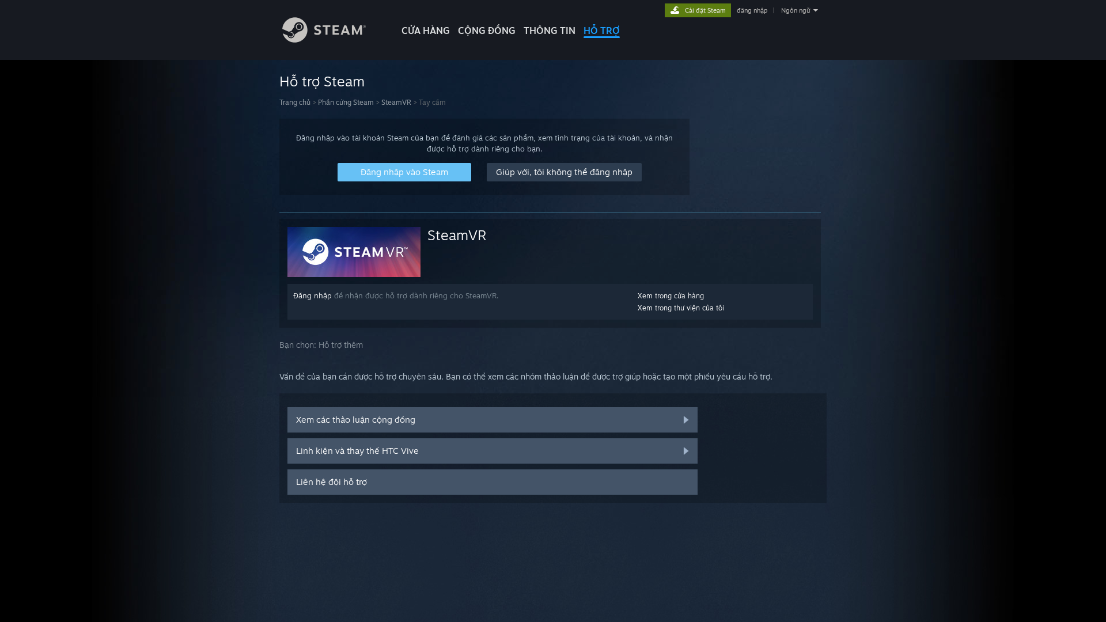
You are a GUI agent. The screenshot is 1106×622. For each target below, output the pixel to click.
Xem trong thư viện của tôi (681, 308)
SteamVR (396, 102)
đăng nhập (752, 10)
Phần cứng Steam (346, 102)
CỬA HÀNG (426, 30)
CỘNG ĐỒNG (487, 30)
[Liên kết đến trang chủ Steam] (324, 39)
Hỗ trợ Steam (322, 81)
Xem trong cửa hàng (671, 295)
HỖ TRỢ (602, 30)
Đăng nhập (312, 295)
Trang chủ (294, 102)
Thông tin (549, 30)
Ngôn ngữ (795, 10)
